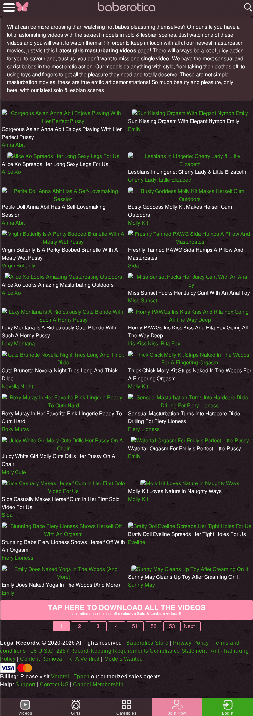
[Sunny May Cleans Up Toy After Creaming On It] (189, 569)
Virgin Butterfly (18, 265)
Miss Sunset (142, 300)
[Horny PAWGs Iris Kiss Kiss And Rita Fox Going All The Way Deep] (189, 320)
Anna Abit (13, 145)
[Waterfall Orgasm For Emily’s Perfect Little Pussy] (190, 440)
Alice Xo (11, 172)
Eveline (136, 542)
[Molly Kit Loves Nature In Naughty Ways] (189, 483)
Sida (133, 265)
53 (172, 626)
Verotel (60, 676)
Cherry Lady (142, 180)
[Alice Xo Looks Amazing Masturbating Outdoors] (63, 277)
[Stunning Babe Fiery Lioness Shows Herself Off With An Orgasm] (63, 534)
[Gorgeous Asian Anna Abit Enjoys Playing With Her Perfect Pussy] (63, 121)
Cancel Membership (98, 684)
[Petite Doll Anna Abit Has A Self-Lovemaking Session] (63, 199)
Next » (191, 626)
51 (135, 626)
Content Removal (42, 659)
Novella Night (17, 386)
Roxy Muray (16, 429)
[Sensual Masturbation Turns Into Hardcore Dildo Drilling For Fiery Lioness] (189, 405)
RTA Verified (84, 659)
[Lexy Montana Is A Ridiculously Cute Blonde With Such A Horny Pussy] (63, 320)
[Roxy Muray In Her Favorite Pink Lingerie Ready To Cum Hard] (63, 405)
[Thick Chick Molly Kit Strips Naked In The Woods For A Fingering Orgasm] (189, 362)
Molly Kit (138, 223)
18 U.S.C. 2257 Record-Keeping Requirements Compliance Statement (118, 651)
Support (25, 684)
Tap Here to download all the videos (127, 610)
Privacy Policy (191, 643)
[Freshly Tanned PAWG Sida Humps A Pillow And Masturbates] (189, 242)
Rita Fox (170, 343)
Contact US (54, 684)
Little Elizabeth (176, 180)
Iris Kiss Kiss (143, 343)
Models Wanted (123, 659)
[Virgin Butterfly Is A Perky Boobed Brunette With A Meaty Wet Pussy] (63, 242)
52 (153, 626)
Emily (134, 129)
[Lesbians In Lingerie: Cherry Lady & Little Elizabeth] (189, 164)
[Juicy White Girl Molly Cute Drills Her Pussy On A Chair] (63, 448)
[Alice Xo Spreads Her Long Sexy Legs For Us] (63, 156)
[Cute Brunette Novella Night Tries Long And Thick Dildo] (63, 362)
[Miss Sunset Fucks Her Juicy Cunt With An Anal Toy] (189, 285)
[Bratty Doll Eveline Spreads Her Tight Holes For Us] (189, 526)
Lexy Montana (18, 343)
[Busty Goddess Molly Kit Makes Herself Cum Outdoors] (189, 199)
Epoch (81, 676)
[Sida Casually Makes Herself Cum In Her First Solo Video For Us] (63, 491)
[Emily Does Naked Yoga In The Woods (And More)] (63, 577)
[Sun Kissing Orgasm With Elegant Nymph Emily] (190, 113)
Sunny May (141, 585)
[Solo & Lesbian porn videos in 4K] (126, 11)
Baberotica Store (147, 643)
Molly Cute (14, 472)
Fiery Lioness (144, 429)
